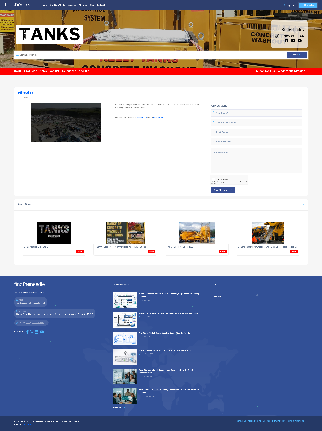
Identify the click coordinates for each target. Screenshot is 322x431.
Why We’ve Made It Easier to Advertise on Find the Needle (164, 333)
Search (295, 55)
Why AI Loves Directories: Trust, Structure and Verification (165, 350)
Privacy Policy (278, 421)
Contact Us (101, 5)
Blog (92, 5)
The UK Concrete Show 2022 (180, 247)
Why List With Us (57, 5)
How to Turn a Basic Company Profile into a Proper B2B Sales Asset (169, 313)
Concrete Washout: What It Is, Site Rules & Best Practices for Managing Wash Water (276, 247)
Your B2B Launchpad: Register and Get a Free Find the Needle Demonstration (166, 371)
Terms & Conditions (295, 421)
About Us (83, 5)
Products (30, 71)
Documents (57, 71)
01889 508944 (291, 36)
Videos (71, 71)
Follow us (217, 297)
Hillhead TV (142, 117)
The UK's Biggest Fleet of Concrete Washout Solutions (120, 247)
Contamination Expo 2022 (36, 247)
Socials (84, 71)
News (43, 71)
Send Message (221, 190)
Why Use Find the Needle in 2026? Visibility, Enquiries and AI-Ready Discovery (169, 295)
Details (80, 251)
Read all (117, 408)
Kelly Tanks (292, 29)
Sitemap (266, 421)
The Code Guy (28, 424)
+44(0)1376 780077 (35, 323)
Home (44, 5)
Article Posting (254, 421)
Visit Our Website (292, 71)
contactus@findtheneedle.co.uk (31, 303)
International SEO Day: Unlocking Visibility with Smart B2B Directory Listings (169, 391)
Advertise (72, 5)
